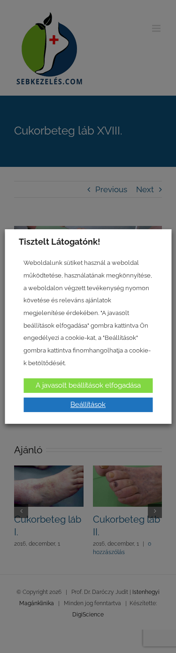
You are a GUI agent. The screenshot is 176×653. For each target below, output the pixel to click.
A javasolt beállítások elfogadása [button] (88, 385)
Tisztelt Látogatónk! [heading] (59, 242)
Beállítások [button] (88, 404)
